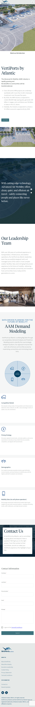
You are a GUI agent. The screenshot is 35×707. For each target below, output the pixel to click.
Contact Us (4, 684)
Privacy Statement (6, 673)
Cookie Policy (5, 670)
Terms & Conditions (6, 675)
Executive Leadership (7, 667)
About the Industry (6, 664)
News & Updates (5, 687)
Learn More (5, 120)
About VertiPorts (5, 662)
